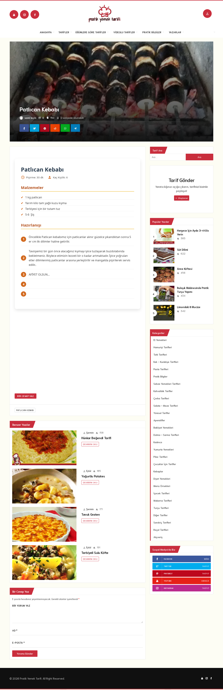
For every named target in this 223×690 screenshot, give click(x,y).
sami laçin (30, 117)
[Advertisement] (77, 353)
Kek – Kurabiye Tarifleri (165, 361)
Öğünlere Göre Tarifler (90, 32)
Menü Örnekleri (161, 485)
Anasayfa (46, 32)
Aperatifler (159, 420)
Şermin (90, 432)
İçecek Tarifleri (161, 493)
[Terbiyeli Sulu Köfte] (44, 562)
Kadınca (157, 442)
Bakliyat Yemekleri (163, 427)
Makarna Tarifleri (162, 500)
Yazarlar (175, 32)
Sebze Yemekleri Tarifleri (166, 383)
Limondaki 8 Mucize (188, 307)
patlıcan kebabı (25, 410)
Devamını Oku (90, 444)
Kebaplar (158, 471)
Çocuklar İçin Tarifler (164, 464)
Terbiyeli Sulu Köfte (94, 552)
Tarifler (63, 32)
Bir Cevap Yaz (25, 396)
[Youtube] (14, 14)
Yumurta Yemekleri (163, 449)
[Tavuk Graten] (44, 523)
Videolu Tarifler (124, 32)
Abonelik (205, 581)
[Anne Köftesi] (163, 274)
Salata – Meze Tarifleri (165, 405)
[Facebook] (34, 14)
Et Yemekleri (160, 339)
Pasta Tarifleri (160, 369)
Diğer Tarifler (160, 515)
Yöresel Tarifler (161, 412)
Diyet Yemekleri (161, 478)
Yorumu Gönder (25, 653)
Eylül (88, 470)
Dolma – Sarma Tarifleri (166, 434)
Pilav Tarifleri (160, 456)
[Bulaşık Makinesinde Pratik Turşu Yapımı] (163, 293)
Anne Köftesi (184, 268)
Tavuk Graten (90, 514)
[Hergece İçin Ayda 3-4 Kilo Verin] (163, 235)
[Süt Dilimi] (163, 254)
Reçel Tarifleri (160, 529)
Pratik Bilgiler (151, 32)
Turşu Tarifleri (161, 507)
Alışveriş (158, 537)
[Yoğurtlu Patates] (44, 485)
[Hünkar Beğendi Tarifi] (44, 447)
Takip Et (205, 566)
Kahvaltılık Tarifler (163, 391)
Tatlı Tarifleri (160, 354)
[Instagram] (24, 14)
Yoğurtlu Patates (93, 476)
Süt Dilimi (182, 249)
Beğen (206, 559)
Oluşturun (183, 198)
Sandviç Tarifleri (162, 522)
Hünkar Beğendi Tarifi (96, 438)
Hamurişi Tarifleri (162, 347)
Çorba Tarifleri (161, 398)
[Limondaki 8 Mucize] (163, 312)
